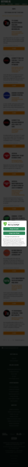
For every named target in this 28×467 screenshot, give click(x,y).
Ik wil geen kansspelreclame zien (12, 236)
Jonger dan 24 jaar (14, 233)
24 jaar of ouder (14, 228)
